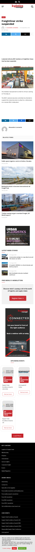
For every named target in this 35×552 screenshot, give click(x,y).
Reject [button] (14, 548)
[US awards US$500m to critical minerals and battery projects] (5, 264)
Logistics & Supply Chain (8, 449)
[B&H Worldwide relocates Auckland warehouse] (5, 272)
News (3, 17)
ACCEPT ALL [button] (22, 548)
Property (4, 455)
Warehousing (5, 452)
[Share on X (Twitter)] (15, 34)
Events (3, 468)
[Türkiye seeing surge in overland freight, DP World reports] (17, 202)
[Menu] (3, 6)
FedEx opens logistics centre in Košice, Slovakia (16, 161)
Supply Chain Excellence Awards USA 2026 (7, 387)
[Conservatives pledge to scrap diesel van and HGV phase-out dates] (5, 256)
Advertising (5, 481)
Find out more (8, 394)
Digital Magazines (6, 471)
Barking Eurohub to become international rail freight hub (16, 187)
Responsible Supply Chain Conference (11, 529)
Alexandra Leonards (12, 27)
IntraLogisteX (5, 532)
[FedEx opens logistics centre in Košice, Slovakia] (17, 150)
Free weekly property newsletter (10, 494)
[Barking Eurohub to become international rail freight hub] (17, 175)
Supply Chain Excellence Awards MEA (11, 523)
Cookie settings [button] (6, 548)
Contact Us (4, 484)
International (5, 458)
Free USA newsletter (7, 497)
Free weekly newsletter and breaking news (12, 491)
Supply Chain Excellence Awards (10, 517)
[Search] (32, 6)
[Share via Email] (25, 34)
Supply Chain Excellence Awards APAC (11, 526)
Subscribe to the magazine (8, 487)
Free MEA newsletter (7, 500)
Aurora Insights (6, 461)
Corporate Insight (6, 464)
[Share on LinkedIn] (6, 34)
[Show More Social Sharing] (31, 34)
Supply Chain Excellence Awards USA (11, 520)
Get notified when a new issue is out (11, 506)
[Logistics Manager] (17, 6)
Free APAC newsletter (7, 503)
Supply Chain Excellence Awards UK (7, 420)
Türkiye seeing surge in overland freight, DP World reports (16, 214)
